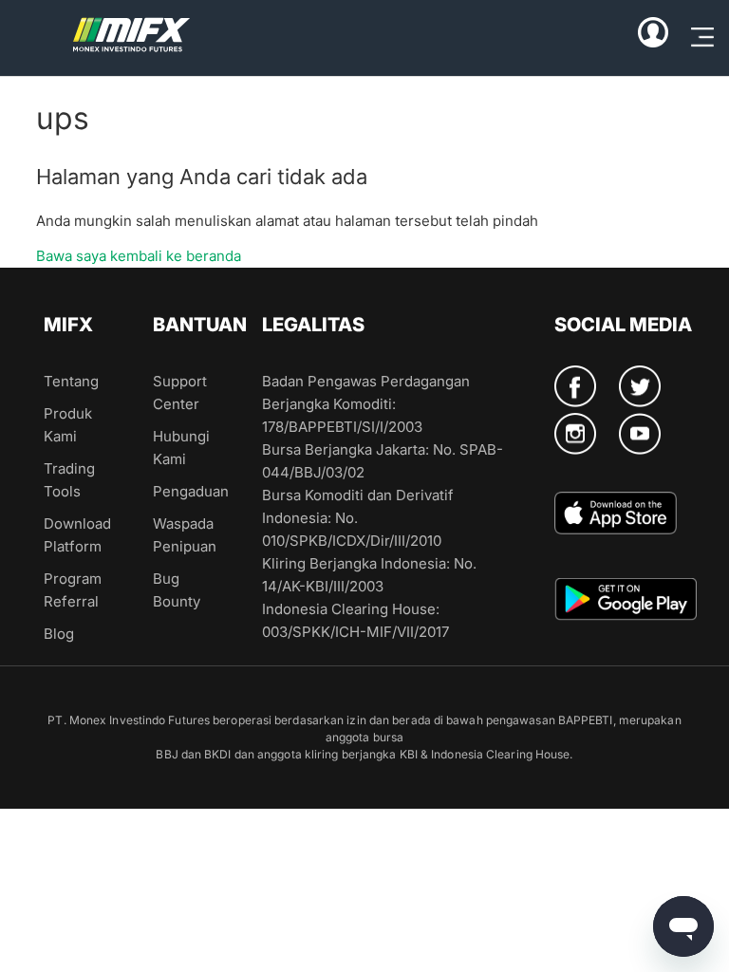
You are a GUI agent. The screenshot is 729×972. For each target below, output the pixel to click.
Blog (59, 634)
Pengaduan (191, 491)
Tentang (71, 381)
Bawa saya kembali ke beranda (138, 256)
